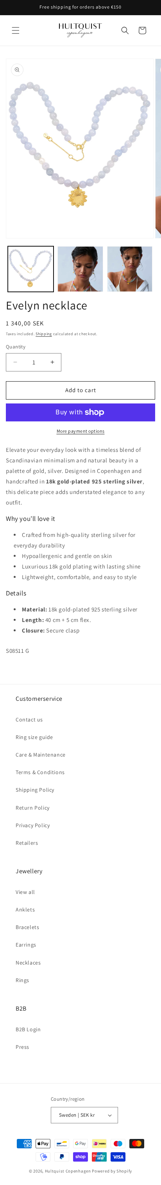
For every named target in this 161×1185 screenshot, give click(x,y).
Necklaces (28, 962)
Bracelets (27, 927)
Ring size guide (34, 737)
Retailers (27, 842)
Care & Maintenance (41, 754)
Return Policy (33, 807)
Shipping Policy (35, 789)
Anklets (25, 909)
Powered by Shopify (112, 1171)
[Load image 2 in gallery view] (80, 269)
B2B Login (28, 1029)
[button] (15, 30)
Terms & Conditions (40, 772)
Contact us (29, 719)
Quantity (15, 346)
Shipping (44, 333)
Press (22, 1046)
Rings (22, 980)
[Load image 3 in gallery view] (130, 269)
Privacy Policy (33, 825)
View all (25, 891)
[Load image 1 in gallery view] (31, 269)
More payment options (81, 431)
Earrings (26, 944)
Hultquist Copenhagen (68, 1171)
